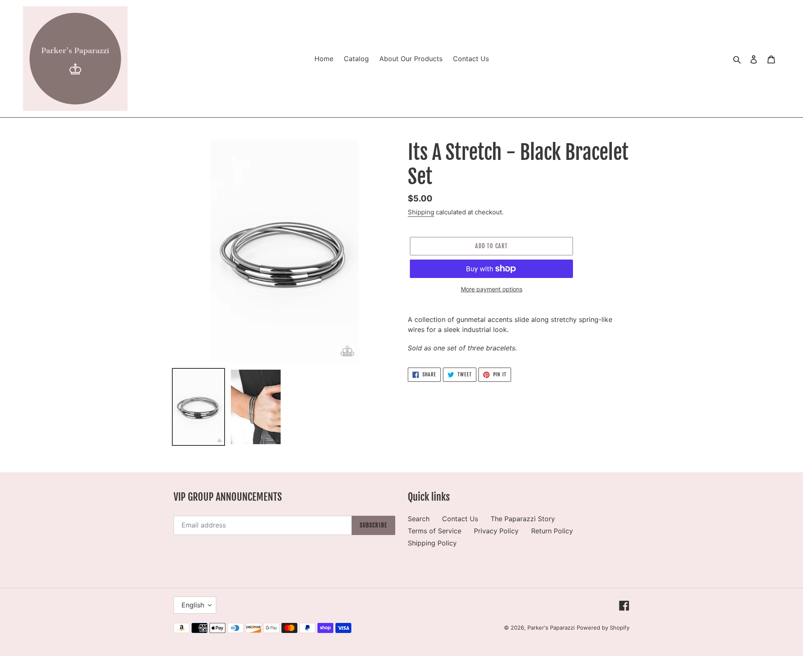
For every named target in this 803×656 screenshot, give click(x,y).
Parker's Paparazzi (551, 627)
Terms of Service (434, 531)
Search (419, 519)
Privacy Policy (496, 531)
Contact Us (460, 519)
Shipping (421, 212)
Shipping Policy (432, 543)
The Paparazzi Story (523, 519)
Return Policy (552, 531)
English (193, 605)
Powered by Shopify (603, 627)
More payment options (491, 289)
